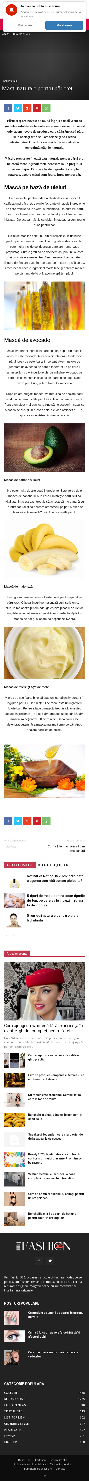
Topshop (10, 846)
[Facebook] (39, 1261)
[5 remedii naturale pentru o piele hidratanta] (14, 920)
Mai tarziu (25, 25)
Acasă (5, 34)
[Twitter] (50, 1261)
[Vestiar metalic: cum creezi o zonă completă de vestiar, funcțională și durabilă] (14, 1179)
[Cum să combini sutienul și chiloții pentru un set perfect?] (14, 1199)
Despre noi (24, 1460)
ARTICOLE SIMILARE (20, 865)
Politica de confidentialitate (30, 1464)
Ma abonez (64, 25)
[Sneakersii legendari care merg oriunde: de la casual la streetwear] (14, 1139)
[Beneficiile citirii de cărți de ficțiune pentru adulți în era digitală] (14, 1219)
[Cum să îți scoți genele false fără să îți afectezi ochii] (14, 1336)
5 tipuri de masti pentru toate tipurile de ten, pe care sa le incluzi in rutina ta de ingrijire (56, 900)
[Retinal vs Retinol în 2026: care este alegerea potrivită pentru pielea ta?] (14, 881)
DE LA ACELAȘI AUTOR (53, 865)
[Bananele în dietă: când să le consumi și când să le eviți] (14, 1120)
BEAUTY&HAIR (21, 34)
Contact (60, 1468)
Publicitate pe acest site (38, 1468)
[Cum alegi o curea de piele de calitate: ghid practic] (14, 1060)
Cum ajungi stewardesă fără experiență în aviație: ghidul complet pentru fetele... (43, 1028)
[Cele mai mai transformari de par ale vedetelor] (11, 1357)
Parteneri (40, 1460)
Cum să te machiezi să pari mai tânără (66, 849)
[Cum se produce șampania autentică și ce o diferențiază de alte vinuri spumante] (14, 1080)
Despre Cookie (58, 1460)
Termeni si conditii (61, 1464)
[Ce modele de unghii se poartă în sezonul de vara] (11, 1318)
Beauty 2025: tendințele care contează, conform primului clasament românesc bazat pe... (55, 1158)
